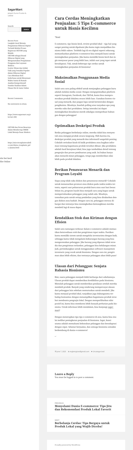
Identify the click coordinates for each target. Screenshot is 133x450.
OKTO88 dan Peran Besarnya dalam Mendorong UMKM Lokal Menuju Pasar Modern (19, 129)
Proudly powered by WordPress (67, 445)
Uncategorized (98, 351)
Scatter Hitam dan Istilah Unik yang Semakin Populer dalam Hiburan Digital (19, 70)
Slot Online (5, 161)
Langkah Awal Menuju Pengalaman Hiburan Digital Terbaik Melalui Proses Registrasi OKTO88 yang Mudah (19, 48)
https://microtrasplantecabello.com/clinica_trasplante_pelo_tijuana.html (19, 145)
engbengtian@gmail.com (79, 351)
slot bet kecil (6, 158)
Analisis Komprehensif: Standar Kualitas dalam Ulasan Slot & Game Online (18, 85)
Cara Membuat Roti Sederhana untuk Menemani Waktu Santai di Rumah (19, 78)
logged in (71, 377)
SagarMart (15, 9)
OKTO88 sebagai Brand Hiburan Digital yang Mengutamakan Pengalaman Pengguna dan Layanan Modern (19, 60)
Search (11, 26)
